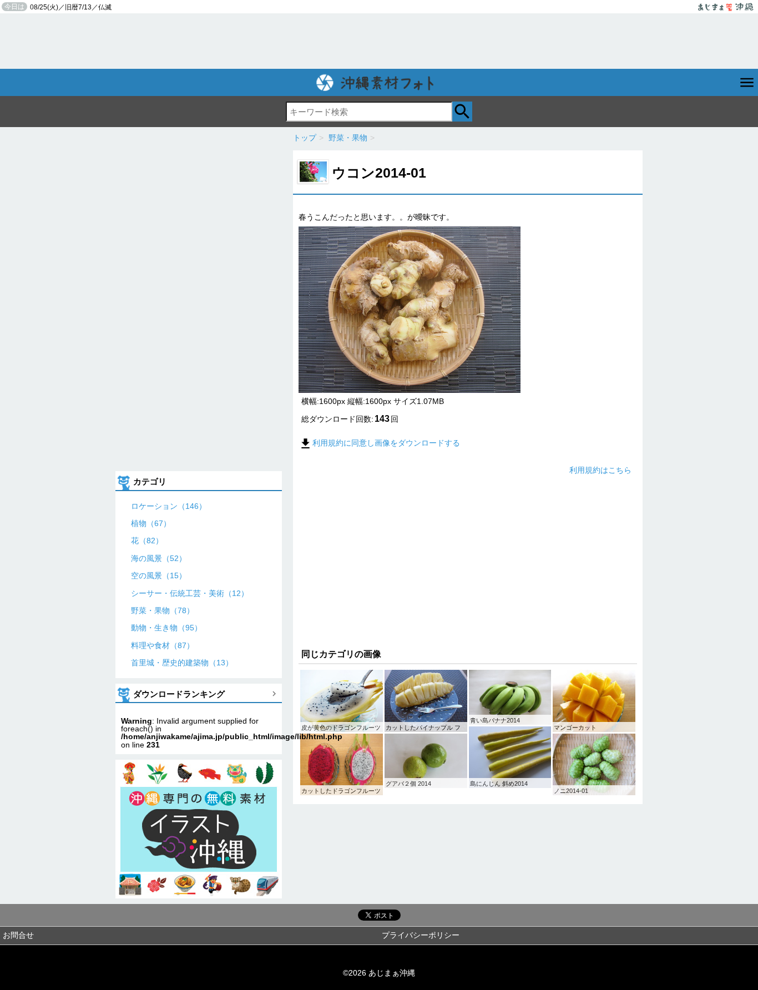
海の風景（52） (158, 558)
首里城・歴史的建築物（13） (182, 662)
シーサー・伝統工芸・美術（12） (190, 593)
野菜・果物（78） (162, 610)
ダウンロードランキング (179, 694)
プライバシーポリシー (420, 935)
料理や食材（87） (162, 645)
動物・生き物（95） (166, 627)
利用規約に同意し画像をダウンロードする (386, 442)
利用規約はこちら (600, 470)
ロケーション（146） (168, 506)
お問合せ (18, 935)
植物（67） (151, 523)
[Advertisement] (379, 41)
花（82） (147, 540)
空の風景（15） (158, 575)
